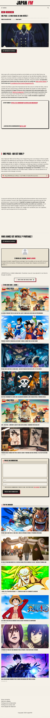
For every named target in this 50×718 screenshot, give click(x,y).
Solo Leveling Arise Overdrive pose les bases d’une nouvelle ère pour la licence (18, 679)
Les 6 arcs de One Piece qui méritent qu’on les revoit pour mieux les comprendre (18, 620)
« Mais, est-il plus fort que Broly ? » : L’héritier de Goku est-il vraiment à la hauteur (19, 591)
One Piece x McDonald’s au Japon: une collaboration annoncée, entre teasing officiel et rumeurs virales (23, 397)
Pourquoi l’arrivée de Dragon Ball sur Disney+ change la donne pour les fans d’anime (19, 341)
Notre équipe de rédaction (8, 706)
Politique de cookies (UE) (8, 704)
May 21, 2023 (23, 126)
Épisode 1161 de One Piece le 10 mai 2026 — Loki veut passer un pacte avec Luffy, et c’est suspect (21, 369)
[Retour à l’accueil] (25, 2)
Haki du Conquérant (18, 92)
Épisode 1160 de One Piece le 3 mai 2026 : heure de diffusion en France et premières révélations (21, 532)
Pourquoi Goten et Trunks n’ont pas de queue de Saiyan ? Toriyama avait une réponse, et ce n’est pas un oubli (24, 452)
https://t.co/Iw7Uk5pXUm (17, 103)
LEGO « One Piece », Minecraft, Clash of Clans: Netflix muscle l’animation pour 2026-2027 (20, 424)
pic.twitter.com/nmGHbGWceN (30, 103)
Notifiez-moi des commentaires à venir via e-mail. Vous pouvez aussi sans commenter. (26, 487)
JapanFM (29, 712)
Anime (3, 12)
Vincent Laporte (31, 258)
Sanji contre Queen (41, 81)
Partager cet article (9, 51)
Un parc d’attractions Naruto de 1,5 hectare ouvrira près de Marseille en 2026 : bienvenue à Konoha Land (23, 562)
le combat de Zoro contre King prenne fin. (22, 83)
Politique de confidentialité (8, 703)
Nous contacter (5, 699)
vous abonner (36, 487)
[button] (48, 8)
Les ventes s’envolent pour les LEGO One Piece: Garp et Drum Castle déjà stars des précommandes (22, 313)
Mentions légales (6, 701)
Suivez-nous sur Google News (25, 279)
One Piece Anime (10, 12)
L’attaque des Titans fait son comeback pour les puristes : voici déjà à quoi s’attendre (19, 649)
